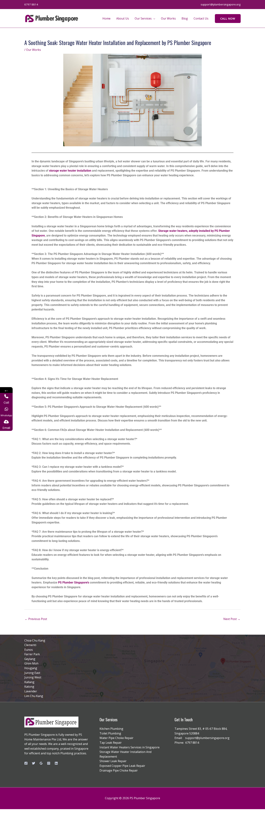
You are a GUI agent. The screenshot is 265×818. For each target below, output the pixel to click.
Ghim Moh (31, 663)
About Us (122, 18)
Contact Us (201, 18)
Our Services (143, 18)
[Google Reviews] (41, 763)
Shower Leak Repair (113, 761)
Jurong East (32, 673)
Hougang (30, 668)
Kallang (29, 682)
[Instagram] (48, 763)
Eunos (28, 650)
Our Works (168, 18)
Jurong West (32, 677)
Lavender (30, 691)
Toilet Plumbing (110, 733)
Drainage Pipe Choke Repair (119, 770)
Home (106, 18)
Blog (185, 18)
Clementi (30, 645)
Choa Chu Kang (34, 640)
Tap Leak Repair (111, 743)
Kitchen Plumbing (111, 729)
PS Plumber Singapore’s (73, 582)
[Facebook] (26, 763)
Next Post (231, 619)
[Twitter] (33, 763)
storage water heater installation (70, 170)
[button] (228, 18)
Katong (29, 687)
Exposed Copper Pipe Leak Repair (122, 766)
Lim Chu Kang (33, 696)
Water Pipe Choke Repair (116, 738)
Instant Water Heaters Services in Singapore (130, 747)
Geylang (29, 659)
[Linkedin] (56, 763)
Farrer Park (32, 654)
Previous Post (36, 619)
